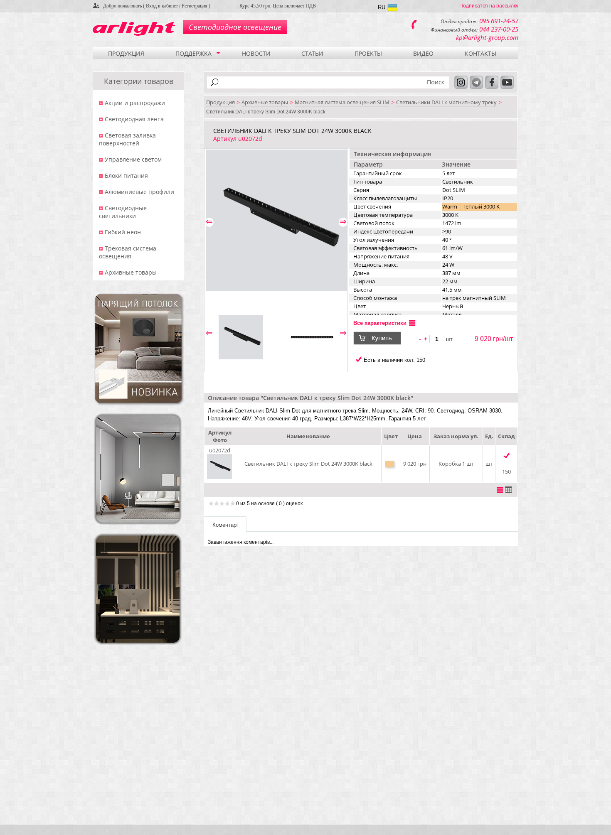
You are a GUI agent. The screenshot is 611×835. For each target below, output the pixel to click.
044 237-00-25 (498, 29)
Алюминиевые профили (139, 192)
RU (381, 7)
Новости (256, 53)
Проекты (368, 53)
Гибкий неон (123, 232)
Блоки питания (126, 175)
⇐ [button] (209, 222)
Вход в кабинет (162, 6)
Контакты (480, 53)
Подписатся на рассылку (488, 6)
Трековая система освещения (127, 252)
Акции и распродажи (135, 103)
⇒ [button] (343, 222)
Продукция (126, 53)
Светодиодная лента (134, 119)
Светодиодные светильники (123, 212)
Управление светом (133, 159)
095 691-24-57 (498, 21)
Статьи (312, 53)
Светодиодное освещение (235, 27)
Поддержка (193, 53)
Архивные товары (131, 272)
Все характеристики (380, 323)
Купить (382, 338)
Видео (423, 53)
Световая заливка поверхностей (127, 139)
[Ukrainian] (392, 8)
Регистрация (194, 6)
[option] (276, 220)
